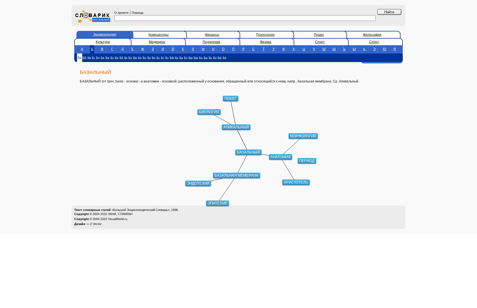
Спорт (320, 42)
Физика (265, 42)
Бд (98, 57)
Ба (79, 57)
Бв (89, 57)
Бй (121, 57)
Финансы (212, 35)
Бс (158, 57)
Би (116, 57)
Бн (140, 57)
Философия (372, 35)
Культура (103, 42)
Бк (125, 57)
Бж (107, 57)
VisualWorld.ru (117, 219)
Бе (102, 57)
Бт (162, 57)
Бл (130, 57)
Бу (167, 57)
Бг (93, 57)
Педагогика (211, 42)
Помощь (138, 12)
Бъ (201, 57)
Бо (144, 57)
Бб (84, 57)
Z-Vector (96, 224)
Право (319, 35)
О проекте (121, 12)
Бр (153, 57)
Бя (224, 57)
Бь (210, 57)
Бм (135, 57)
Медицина (157, 42)
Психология (265, 35)
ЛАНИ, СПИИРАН (120, 214)
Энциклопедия (104, 34)
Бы (206, 57)
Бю (220, 57)
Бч (185, 57)
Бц (181, 57)
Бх (176, 57)
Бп (149, 57)
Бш (191, 57)
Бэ (214, 57)
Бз (112, 57)
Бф (172, 57)
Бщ (196, 57)
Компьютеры (159, 35)
